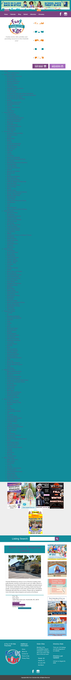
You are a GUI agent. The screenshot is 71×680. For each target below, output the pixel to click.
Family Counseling (12, 226)
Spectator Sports (11, 190)
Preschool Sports (11, 430)
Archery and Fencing (12, 401)
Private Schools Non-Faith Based (16, 99)
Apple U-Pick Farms (12, 459)
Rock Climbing (11, 433)
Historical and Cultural (13, 338)
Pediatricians (10, 242)
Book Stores (10, 375)
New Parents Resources (13, 121)
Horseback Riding (12, 421)
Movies (9, 174)
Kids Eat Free (10, 388)
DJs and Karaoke (11, 273)
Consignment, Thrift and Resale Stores (17, 380)
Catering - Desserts (12, 261)
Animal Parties (11, 250)
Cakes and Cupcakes (13, 257)
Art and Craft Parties (12, 252)
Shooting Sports (11, 437)
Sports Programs (8, 399)
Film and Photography (13, 335)
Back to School (11, 461)
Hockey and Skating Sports (14, 418)
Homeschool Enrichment (13, 340)
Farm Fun (9, 466)
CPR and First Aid (12, 221)
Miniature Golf (11, 173)
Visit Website (15, 603)
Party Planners (11, 294)
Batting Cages (11, 138)
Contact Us (25, 654)
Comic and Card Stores (13, 378)
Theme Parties (11, 309)
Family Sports (10, 409)
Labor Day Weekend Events (14, 471)
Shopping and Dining (9, 370)
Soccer (9, 440)
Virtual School (10, 111)
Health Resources (9, 211)
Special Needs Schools (13, 104)
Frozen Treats (11, 387)
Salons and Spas (11, 187)
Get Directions (27, 608)
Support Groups (11, 128)
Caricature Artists (11, 259)
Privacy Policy (25, 658)
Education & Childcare (10, 74)
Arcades (9, 136)
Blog (19, 14)
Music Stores (10, 390)
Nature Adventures (12, 178)
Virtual (8, 366)
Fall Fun (9, 464)
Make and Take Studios (13, 171)
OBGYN (9, 233)
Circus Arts (10, 319)
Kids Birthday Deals (12, 285)
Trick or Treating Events (13, 478)
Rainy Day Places (12, 183)
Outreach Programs (12, 351)
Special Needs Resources (14, 126)
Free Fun (9, 154)
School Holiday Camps (13, 73)
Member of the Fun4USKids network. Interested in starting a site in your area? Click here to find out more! (43, 650)
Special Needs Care (12, 244)
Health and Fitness (12, 416)
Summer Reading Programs (14, 364)
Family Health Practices (13, 230)
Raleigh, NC (41, 658)
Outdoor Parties (11, 290)
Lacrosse (9, 423)
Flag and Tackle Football (13, 411)
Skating (9, 188)
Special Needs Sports (13, 442)
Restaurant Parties (12, 300)
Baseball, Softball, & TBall (14, 402)
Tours (8, 204)
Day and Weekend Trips (13, 145)
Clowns (9, 266)
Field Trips (10, 150)
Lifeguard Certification (13, 425)
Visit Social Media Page (18, 605)
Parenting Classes (12, 352)
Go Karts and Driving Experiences (16, 159)
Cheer (8, 406)
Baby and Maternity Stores (14, 371)
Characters (10, 264)
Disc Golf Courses (12, 147)
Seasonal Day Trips (12, 477)
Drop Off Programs (12, 80)
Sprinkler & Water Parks (13, 195)
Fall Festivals (10, 463)
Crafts (8, 325)
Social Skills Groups (12, 124)
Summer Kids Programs (13, 363)
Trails (8, 206)
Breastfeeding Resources (14, 216)
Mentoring (9, 345)
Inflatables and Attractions (14, 283)
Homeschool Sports (12, 420)
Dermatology (10, 223)
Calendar (13, 14)
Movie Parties (10, 288)
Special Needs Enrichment (14, 357)
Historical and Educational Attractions (17, 162)
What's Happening (9, 458)
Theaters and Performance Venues (16, 200)
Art (7, 314)
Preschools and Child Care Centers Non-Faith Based (21, 95)
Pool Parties (10, 299)
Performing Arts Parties (13, 295)
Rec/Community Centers (13, 185)
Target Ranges (11, 199)
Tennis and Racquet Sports (14, 447)
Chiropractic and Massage (14, 219)
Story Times (10, 361)
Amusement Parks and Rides (15, 133)
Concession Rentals (12, 268)
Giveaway (41, 14)
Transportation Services (13, 107)
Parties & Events (8, 249)
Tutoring (9, 109)
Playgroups (10, 123)
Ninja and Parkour (12, 428)
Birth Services (10, 214)
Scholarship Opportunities (14, 102)
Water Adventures (12, 207)
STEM (8, 359)
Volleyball (9, 451)
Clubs (8, 321)
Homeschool (10, 85)
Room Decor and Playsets (14, 392)
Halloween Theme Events (14, 468)
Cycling (9, 407)
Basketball (10, 404)
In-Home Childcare (12, 86)
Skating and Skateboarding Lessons (17, 439)
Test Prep (9, 105)
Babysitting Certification (13, 316)
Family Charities (11, 114)
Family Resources (9, 112)
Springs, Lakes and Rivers (14, 193)
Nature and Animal (12, 349)
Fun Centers (10, 155)
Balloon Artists (11, 254)
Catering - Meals (11, 262)
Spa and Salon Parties (13, 304)
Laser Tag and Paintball (13, 168)
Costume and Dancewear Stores (16, 382)
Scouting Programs (12, 356)
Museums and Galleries (13, 176)
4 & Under (9, 313)
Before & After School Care (14, 76)
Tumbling (9, 449)
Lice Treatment (11, 231)
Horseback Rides (11, 164)
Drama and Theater (12, 328)
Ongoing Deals (11, 473)
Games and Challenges (13, 157)
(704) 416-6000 (16, 601)
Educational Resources (13, 81)
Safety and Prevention (13, 354)
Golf (8, 413)
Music (8, 347)
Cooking (9, 323)
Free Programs (11, 337)
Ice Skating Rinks (11, 470)
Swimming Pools (11, 197)
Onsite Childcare (11, 92)
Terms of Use (25, 656)
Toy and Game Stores (13, 397)
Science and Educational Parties (16, 302)
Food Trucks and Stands (13, 278)
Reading (9, 100)
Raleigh (39, 10)
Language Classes (12, 344)
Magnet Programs (12, 90)
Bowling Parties (11, 256)
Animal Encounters (12, 135)
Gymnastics (10, 414)
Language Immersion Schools (15, 88)
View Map (20, 608)
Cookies (9, 269)
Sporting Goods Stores (13, 394)
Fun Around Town (9, 131)
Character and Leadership (14, 318)
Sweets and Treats (12, 395)
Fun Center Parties (12, 280)
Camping (9, 142)
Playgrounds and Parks (13, 180)
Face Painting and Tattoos (14, 275)
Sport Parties (10, 307)
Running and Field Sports (14, 435)
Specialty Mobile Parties (13, 306)
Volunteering (10, 368)
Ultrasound (10, 245)
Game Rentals (11, 281)
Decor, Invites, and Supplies (14, 271)
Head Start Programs (13, 83)
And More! (41, 665)
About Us (24, 651)
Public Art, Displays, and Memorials (16, 181)
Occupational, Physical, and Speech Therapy (19, 235)
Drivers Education (12, 330)
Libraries (9, 169)
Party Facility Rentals (12, 292)
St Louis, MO (41, 663)
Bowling (9, 140)
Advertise (33, 14)
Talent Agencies (11, 130)
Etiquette (9, 332)
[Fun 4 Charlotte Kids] (16, 26)
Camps (6, 71)
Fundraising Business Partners (15, 117)
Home (6, 14)
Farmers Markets (11, 385)
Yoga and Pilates (11, 456)
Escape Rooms (11, 149)
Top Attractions (11, 202)
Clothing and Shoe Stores (14, 376)
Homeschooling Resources (14, 119)
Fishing (9, 152)
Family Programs (11, 333)
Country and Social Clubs (14, 143)
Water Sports (10, 452)
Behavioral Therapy (12, 212)
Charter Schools (11, 78)
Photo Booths (10, 297)
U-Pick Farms (10, 480)
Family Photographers (13, 116)
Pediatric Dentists (11, 238)
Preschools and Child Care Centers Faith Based (20, 93)
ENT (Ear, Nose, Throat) (13, 225)
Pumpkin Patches (11, 475)
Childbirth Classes (12, 218)
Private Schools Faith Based (14, 97)
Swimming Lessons (12, 445)
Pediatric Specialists (12, 240)
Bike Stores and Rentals (13, 373)
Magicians (9, 287)
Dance (8, 326)
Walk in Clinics (11, 247)
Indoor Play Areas (12, 166)
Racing (9, 432)
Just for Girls (10, 342)
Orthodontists (10, 237)
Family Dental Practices (13, 228)
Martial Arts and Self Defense (15, 426)
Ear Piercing (10, 383)
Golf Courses (10, 161)
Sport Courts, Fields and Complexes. (17, 192)
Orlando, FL (41, 660)
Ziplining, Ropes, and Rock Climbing (17, 209)
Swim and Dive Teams (13, 444)
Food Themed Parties (13, 276)
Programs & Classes (9, 311)
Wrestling (9, 454)
